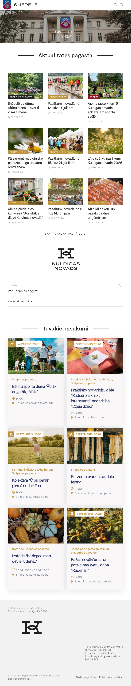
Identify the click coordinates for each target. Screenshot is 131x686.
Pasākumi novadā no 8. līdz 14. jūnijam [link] (65, 211)
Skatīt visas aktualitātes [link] (63, 233)
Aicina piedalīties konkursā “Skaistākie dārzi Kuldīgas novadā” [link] (25, 213)
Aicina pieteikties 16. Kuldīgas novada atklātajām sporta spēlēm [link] (103, 110)
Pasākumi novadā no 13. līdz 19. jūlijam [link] (63, 106)
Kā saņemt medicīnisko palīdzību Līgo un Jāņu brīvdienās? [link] (25, 163)
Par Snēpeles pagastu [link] (24, 291)
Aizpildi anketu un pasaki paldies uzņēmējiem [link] (101, 213)
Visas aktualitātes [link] (21, 301)
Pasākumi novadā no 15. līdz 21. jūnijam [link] (63, 161)
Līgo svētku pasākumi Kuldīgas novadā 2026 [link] (105, 161)
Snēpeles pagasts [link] (21, 97)
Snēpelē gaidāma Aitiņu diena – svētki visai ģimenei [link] (23, 108)
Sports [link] (94, 97)
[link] (56, 5)
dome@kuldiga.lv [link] (106, 653)
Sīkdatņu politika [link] (86, 677)
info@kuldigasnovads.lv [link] (105, 656)
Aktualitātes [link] (58, 97)
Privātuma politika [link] (110, 677)
